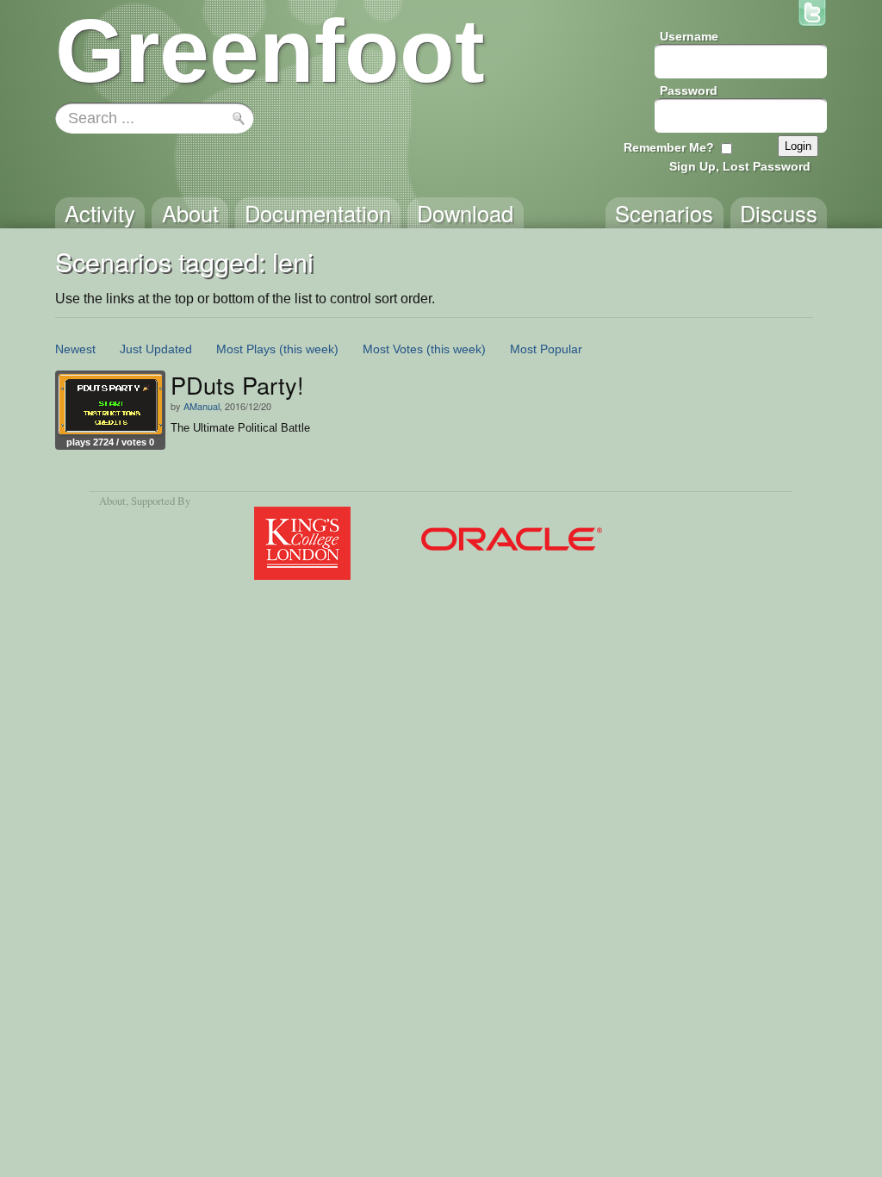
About (112, 500)
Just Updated (156, 349)
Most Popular (546, 349)
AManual (201, 406)
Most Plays (246, 349)
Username (689, 36)
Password (688, 90)
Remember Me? (669, 147)
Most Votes (393, 349)
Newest (75, 349)
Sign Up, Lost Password (740, 166)
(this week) (309, 349)
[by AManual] (110, 404)
